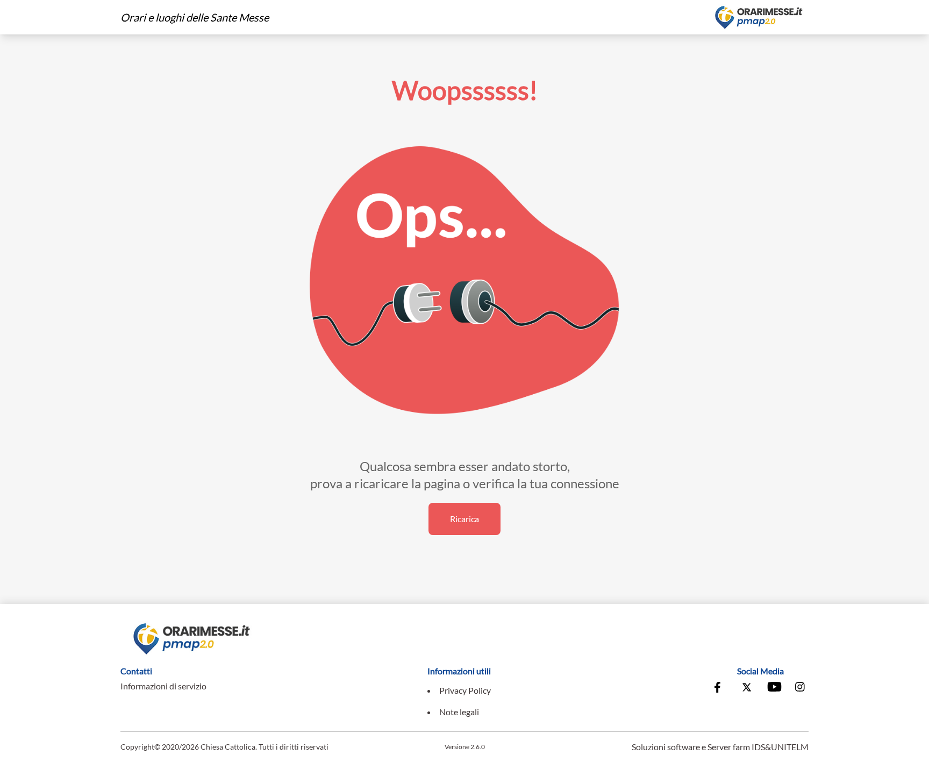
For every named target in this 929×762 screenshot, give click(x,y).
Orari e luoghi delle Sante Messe (194, 17)
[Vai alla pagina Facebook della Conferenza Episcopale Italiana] (720, 688)
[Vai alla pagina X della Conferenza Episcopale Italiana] (747, 688)
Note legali (459, 712)
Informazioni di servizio (163, 686)
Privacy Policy (465, 690)
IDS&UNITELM (780, 747)
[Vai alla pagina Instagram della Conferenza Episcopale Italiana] (800, 688)
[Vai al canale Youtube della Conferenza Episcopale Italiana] (774, 688)
